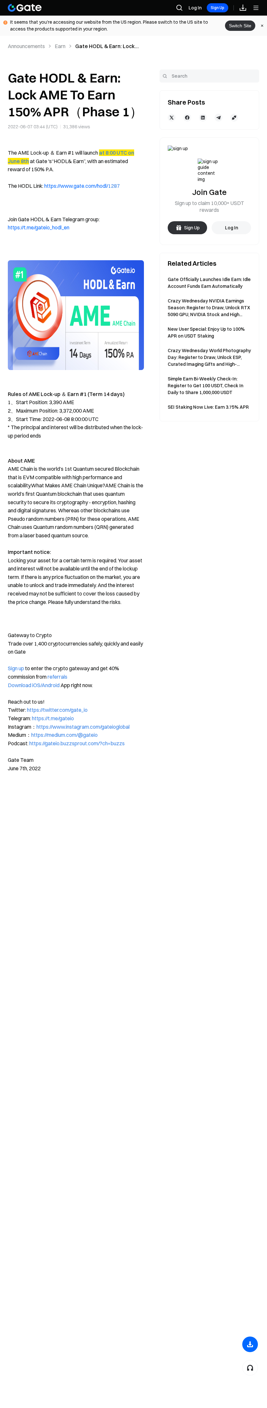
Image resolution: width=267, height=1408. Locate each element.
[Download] (250, 1344)
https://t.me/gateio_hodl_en (38, 227)
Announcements (26, 46)
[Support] (250, 1368)
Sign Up (217, 7)
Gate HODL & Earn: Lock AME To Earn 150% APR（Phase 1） (105, 46)
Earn (60, 46)
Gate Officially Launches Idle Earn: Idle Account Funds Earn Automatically (209, 282)
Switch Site (240, 25)
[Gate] (25, 8)
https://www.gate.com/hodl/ (76, 186)
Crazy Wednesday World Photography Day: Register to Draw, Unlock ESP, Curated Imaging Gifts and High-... (209, 357)
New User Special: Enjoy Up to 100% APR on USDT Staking (206, 332)
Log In (195, 7)
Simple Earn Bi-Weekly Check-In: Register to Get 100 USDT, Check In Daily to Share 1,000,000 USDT (205, 385)
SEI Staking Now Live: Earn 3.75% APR (208, 407)
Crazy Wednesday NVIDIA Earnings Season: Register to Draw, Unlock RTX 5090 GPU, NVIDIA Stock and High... (209, 307)
